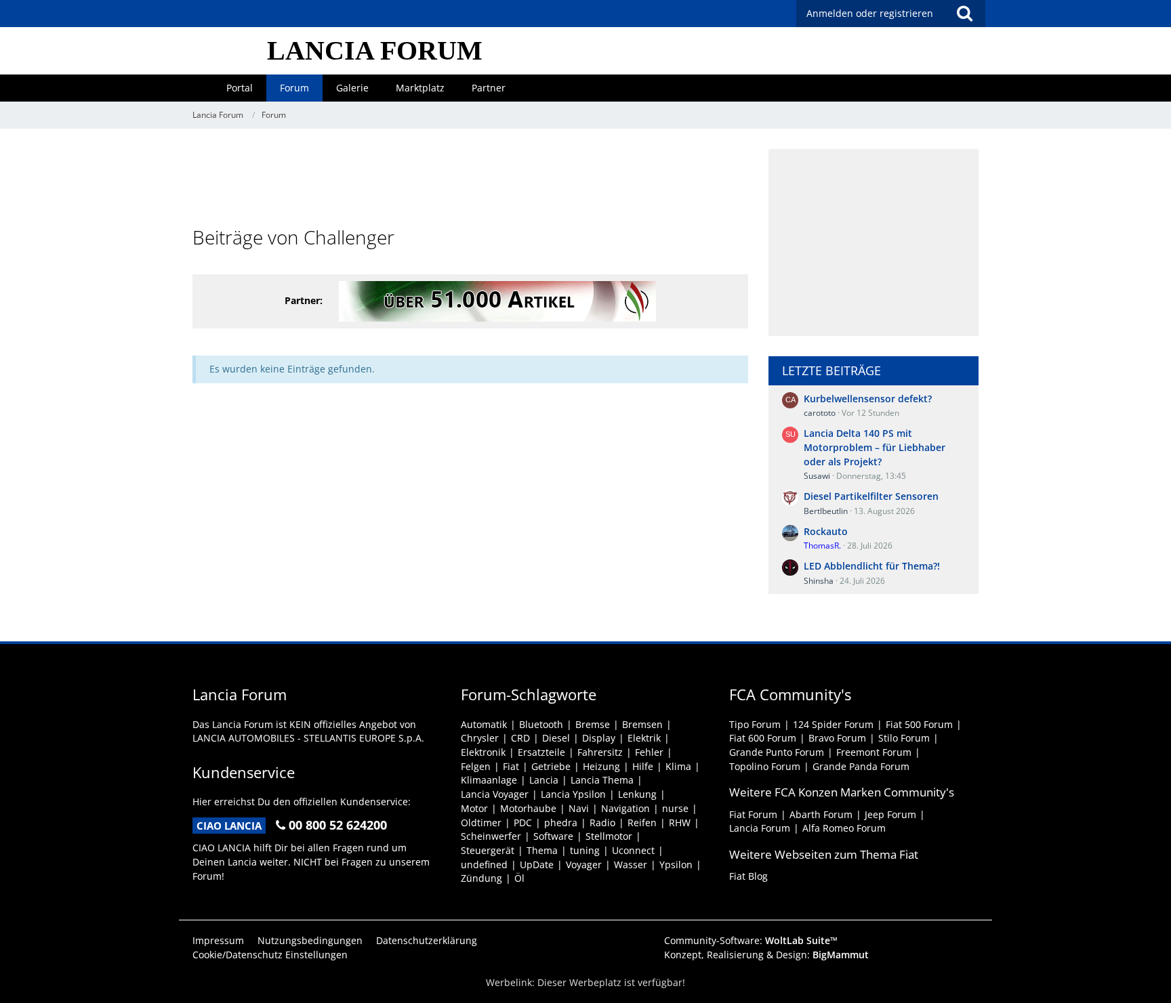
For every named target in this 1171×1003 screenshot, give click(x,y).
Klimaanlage (489, 779)
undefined (484, 864)
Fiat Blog (748, 876)
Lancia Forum (759, 827)
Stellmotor (609, 836)
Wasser (630, 864)
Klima (678, 766)
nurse (675, 808)
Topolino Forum (764, 766)
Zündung (481, 878)
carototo (820, 413)
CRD (520, 737)
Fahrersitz (600, 752)
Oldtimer (481, 822)
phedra (560, 822)
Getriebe (551, 766)
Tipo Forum (755, 724)
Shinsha (819, 580)
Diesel (556, 737)
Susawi (817, 476)
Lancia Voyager (495, 794)
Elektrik (644, 737)
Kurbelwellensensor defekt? (868, 398)
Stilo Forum (904, 737)
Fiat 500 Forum (919, 724)
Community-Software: (751, 940)
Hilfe (642, 766)
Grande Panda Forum (861, 766)
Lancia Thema (602, 779)
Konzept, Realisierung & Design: (766, 954)
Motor (474, 808)
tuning (585, 850)
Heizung (601, 766)
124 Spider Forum (833, 724)
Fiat (511, 766)
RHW (680, 822)
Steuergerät (487, 850)
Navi (579, 808)
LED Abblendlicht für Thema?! (872, 565)
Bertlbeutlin (826, 511)
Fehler (649, 752)
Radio (602, 822)
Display (598, 737)
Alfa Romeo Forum (844, 827)
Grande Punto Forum (776, 752)
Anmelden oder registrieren (869, 13)
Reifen (642, 822)
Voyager (584, 864)
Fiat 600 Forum (762, 737)
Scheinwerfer (491, 836)
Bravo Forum (837, 737)
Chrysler (480, 737)
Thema (542, 850)
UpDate (537, 864)
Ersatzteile (541, 752)
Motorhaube (528, 808)
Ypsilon (676, 864)
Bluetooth (541, 724)
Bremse (592, 724)
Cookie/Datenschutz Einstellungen (270, 954)
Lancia (543, 779)
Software (553, 836)
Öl (519, 878)
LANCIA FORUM (374, 50)
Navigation (625, 808)
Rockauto (826, 531)
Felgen (476, 766)
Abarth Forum (820, 814)
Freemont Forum (873, 752)
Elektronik (483, 752)
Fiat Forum (753, 814)
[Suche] (964, 13)
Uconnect (633, 850)
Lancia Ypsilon (573, 794)
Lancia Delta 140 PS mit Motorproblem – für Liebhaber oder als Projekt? (874, 447)
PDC (523, 822)
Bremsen (642, 724)
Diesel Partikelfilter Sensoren (871, 496)
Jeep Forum (890, 814)
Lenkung (637, 794)
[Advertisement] (470, 179)
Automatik (484, 724)
